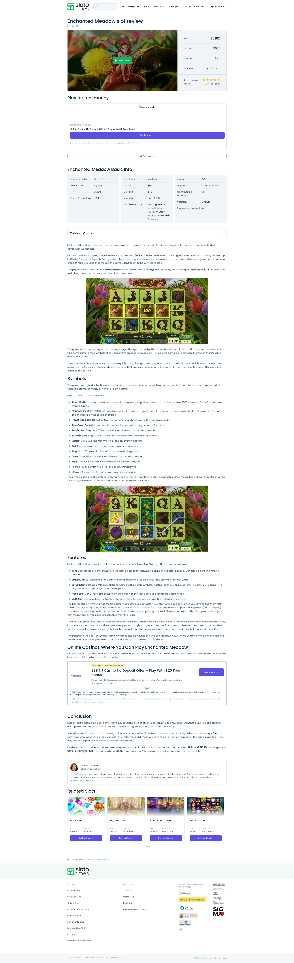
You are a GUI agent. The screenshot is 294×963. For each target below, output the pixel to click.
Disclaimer (128, 903)
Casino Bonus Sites (75, 859)
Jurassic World (199, 820)
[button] (144, 846)
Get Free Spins (85, 838)
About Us (127, 890)
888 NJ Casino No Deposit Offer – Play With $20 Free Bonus (102, 129)
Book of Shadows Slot (78, 909)
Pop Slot (71, 934)
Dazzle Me (76, 820)
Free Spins (174, 6)
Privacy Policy (75, 957)
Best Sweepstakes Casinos (135, 6)
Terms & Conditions (94, 957)
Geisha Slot (73, 903)
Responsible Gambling (134, 909)
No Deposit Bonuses (195, 6)
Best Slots (159, 6)
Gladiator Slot (74, 915)
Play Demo (124, 60)
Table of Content (83, 233)
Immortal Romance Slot (79, 940)
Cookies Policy (114, 957)
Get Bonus (145, 135)
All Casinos (145, 156)
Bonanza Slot (73, 890)
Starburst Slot (74, 896)
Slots (88, 859)
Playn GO (74, 26)
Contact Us (128, 896)
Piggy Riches (117, 820)
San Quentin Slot (75, 921)
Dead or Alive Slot (76, 928)
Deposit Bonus (217, 6)
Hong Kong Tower (161, 820)
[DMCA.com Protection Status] (185, 893)
